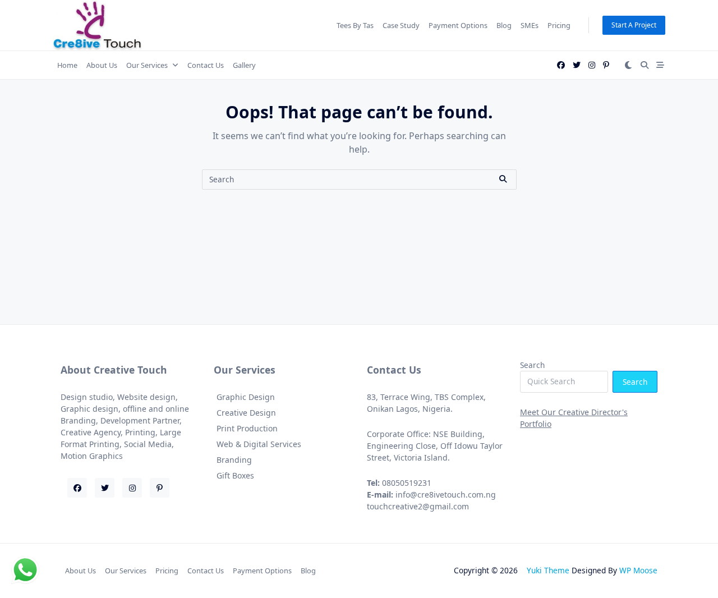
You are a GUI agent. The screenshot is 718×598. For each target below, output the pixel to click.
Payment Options (458, 25)
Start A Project (633, 25)
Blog (504, 25)
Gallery (244, 65)
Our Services (147, 65)
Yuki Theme (548, 570)
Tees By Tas (355, 25)
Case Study (401, 25)
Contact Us (205, 65)
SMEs (529, 25)
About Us (101, 65)
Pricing (558, 25)
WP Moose (638, 570)
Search (532, 365)
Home (67, 65)
